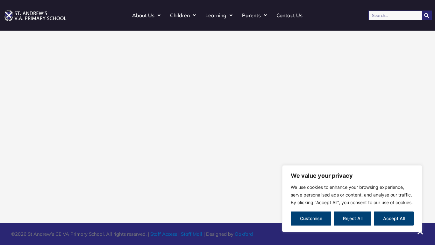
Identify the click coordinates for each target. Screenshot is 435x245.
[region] (352, 198)
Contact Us (289, 15)
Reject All (352, 218)
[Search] (426, 15)
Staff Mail (191, 234)
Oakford (244, 234)
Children (180, 15)
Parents (251, 15)
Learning (215, 15)
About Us (143, 15)
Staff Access (163, 234)
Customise (311, 218)
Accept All (394, 218)
